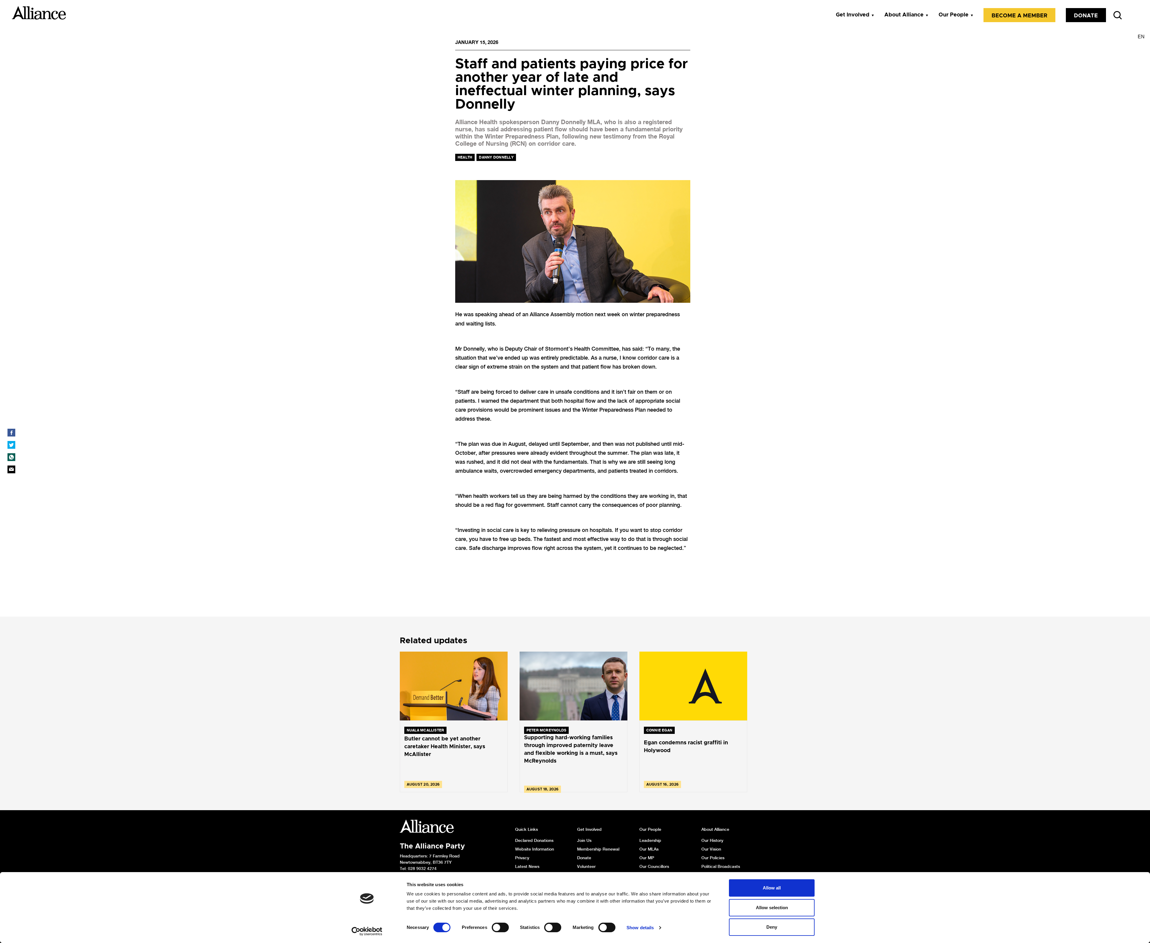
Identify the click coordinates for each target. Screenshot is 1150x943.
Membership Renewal (598, 849)
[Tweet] (11, 445)
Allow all (772, 887)
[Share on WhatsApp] (11, 457)
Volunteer (586, 866)
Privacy (522, 857)
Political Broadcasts (720, 866)
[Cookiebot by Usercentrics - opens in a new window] (367, 931)
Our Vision (711, 849)
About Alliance (904, 15)
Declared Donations (534, 840)
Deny (771, 927)
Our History (712, 840)
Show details (640, 927)
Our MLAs (649, 849)
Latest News (527, 866)
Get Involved (852, 15)
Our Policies (712, 857)
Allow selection (772, 907)
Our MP (646, 857)
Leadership (650, 840)
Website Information (534, 849)
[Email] (11, 469)
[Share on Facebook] (11, 432)
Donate (1086, 16)
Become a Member (1019, 16)
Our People (954, 15)
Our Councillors (654, 866)
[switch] (500, 927)
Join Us (584, 840)
